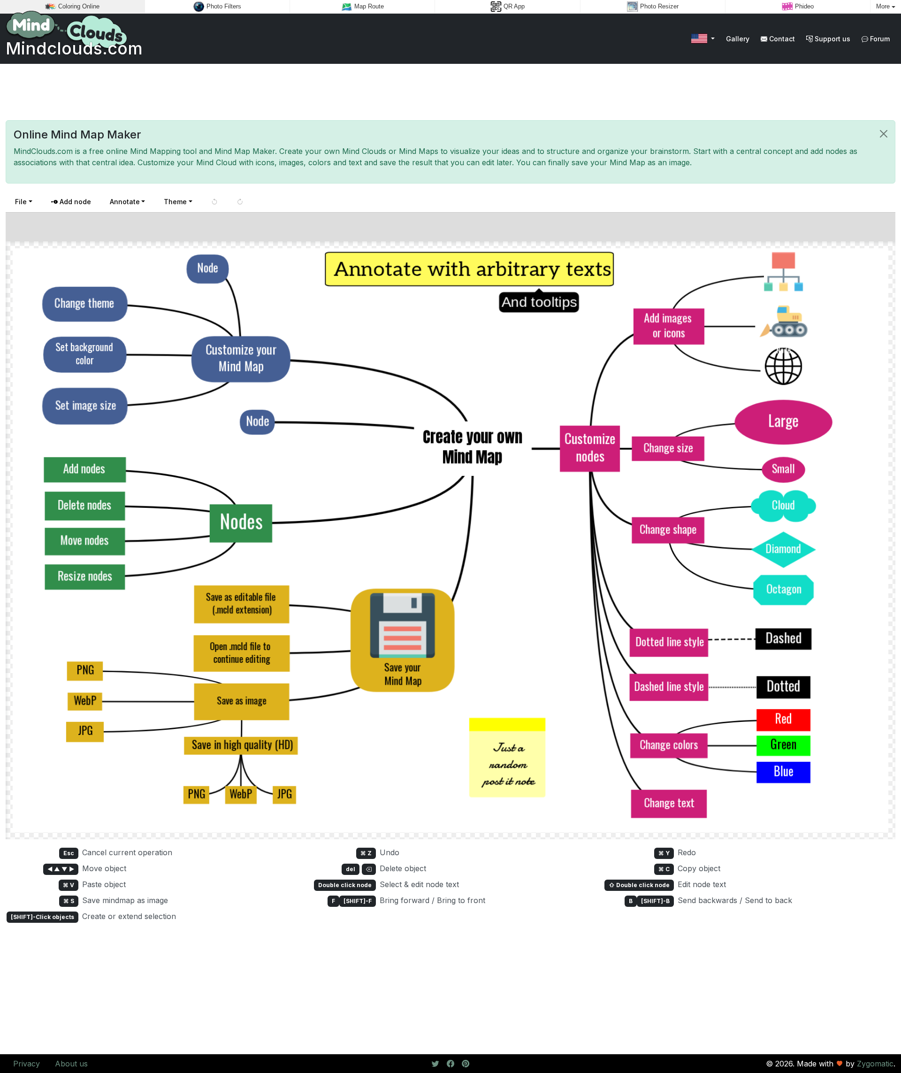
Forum (879, 39)
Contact (781, 39)
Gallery (737, 39)
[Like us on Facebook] (450, 1063)
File (21, 202)
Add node (74, 202)
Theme (175, 202)
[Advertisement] (450, 92)
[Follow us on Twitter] (435, 1063)
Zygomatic (875, 1063)
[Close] (883, 134)
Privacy (26, 1063)
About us (71, 1063)
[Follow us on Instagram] (465, 1063)
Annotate (125, 202)
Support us (831, 39)
